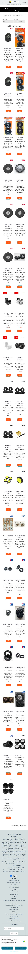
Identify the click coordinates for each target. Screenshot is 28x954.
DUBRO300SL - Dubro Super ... (8, 94)
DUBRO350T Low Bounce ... (8, 138)
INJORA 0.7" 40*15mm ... (8, 446)
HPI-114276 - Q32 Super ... (8, 314)
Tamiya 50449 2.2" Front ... (8, 756)
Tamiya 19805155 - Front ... (8, 668)
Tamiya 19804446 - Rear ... (8, 581)
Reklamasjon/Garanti (14, 918)
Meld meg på (14, 933)
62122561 (14, 889)
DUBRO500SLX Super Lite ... (20, 225)
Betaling (14, 912)
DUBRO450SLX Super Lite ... (8, 225)
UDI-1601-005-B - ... (8, 800)
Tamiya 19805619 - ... (20, 712)
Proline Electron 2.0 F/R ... (20, 492)
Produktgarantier (14, 916)
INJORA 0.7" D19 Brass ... (20, 446)
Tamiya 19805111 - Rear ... (20, 625)
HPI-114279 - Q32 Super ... (19, 314)
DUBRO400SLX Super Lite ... (8, 181)
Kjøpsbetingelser (14, 907)
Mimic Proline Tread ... (8, 492)
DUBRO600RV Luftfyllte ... (20, 269)
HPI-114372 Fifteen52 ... (20, 358)
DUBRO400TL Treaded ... (20, 181)
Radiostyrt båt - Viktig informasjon (14, 905)
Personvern (14, 898)
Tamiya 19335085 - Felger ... (20, 536)
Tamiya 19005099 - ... (8, 536)
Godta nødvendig (7, 948)
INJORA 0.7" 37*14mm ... (8, 402)
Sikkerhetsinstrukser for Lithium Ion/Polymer (14, 900)
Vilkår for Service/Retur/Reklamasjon (14, 914)
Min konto (14, 896)
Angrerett (14, 903)
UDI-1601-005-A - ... (20, 756)
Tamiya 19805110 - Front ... (8, 625)
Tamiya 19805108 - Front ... (20, 581)
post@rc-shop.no (14, 891)
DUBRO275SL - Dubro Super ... (8, 49)
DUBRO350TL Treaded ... (20, 138)
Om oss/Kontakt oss (14, 909)
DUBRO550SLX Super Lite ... (8, 269)
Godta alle (20, 948)
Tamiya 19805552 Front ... (20, 668)
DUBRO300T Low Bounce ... (19, 94)
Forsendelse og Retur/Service (14, 921)
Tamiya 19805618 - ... (8, 712)
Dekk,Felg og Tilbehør (11, 15)
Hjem (4, 15)
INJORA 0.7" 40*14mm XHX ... (20, 402)
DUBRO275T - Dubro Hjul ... (20, 49)
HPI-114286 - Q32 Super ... (8, 358)
